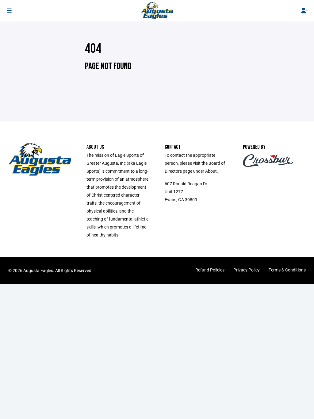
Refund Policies (209, 270)
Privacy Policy (246, 270)
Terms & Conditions (287, 270)
